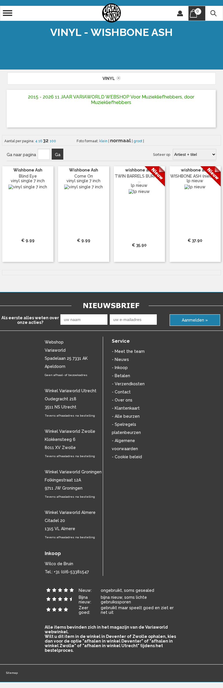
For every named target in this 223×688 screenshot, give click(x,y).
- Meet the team (128, 351)
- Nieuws (120, 359)
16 (40, 141)
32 (46, 140)
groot (138, 141)
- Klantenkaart (126, 408)
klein (103, 141)
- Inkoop (120, 367)
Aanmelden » (195, 320)
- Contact (121, 392)
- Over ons (122, 400)
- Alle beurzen (126, 416)
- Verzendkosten (128, 384)
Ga (57, 154)
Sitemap (12, 672)
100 (53, 141)
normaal (121, 140)
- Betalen (121, 375)
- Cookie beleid (127, 457)
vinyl (109, 78)
